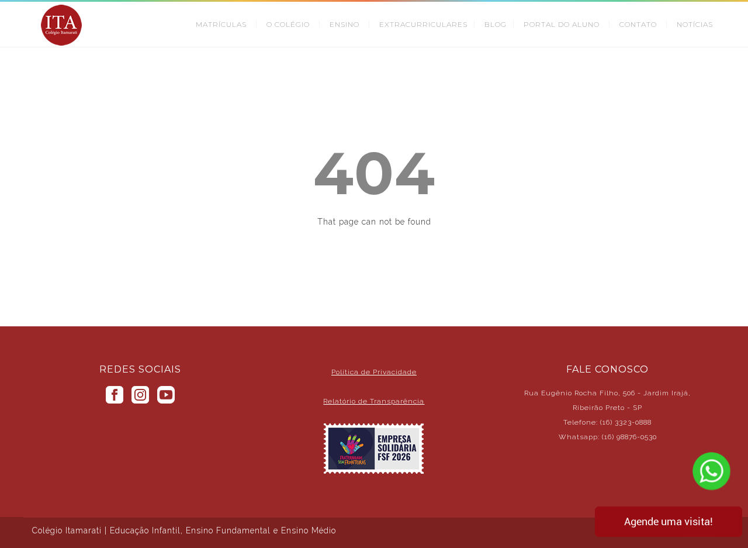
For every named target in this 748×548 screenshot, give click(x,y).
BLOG (495, 24)
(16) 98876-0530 (629, 437)
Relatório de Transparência (373, 401)
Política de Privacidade (374, 372)
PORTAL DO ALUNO (562, 24)
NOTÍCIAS (695, 24)
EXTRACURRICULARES (423, 24)
